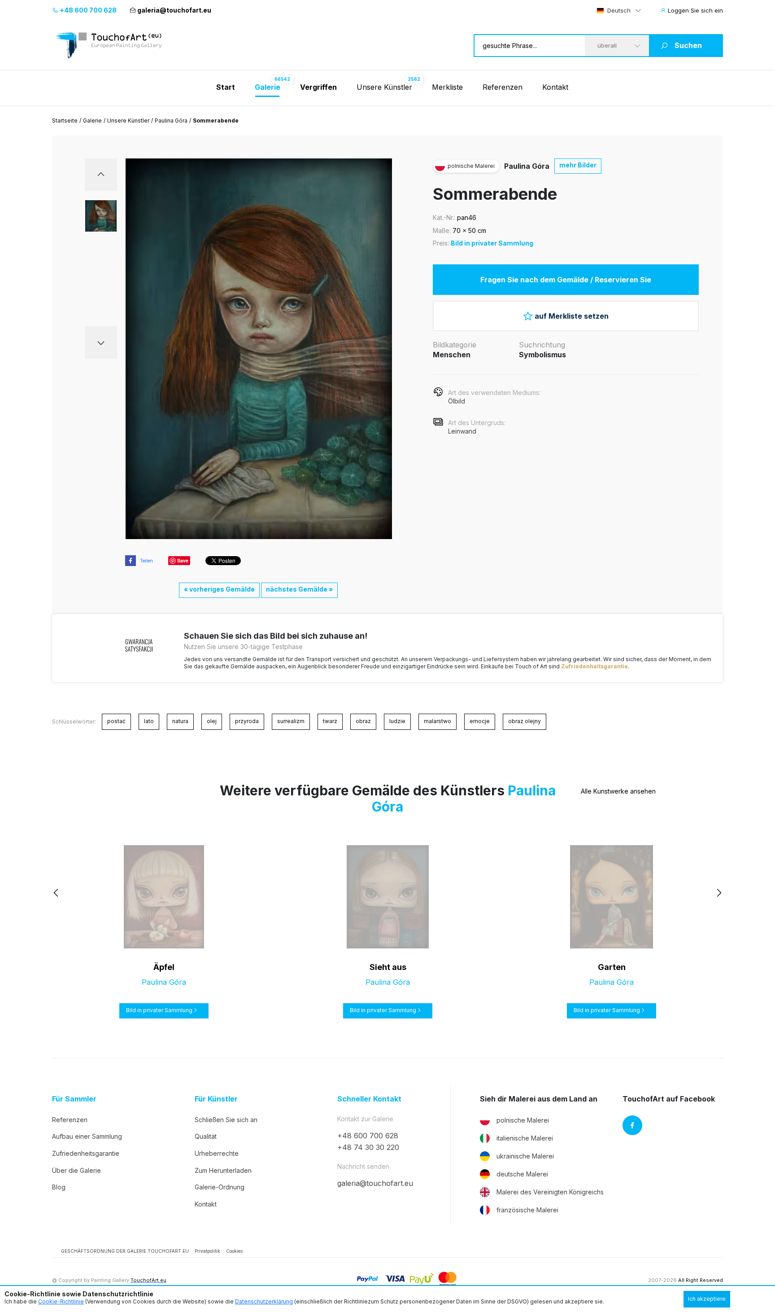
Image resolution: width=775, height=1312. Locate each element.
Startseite (65, 120)
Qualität (206, 1136)
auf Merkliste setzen (572, 316)
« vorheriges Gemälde (219, 589)
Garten (612, 967)
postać (116, 721)
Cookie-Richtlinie (61, 1301)
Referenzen (502, 87)
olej (212, 721)
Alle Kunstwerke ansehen (618, 791)
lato (149, 721)
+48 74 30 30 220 (368, 1147)
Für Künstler (216, 1099)
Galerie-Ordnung (219, 1187)
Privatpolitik (207, 1251)
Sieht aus (388, 967)
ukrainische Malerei (525, 1156)
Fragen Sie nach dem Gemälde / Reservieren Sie (565, 279)
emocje (480, 721)
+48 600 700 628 (87, 10)
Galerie (92, 120)
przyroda (247, 721)
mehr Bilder (577, 165)
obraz (363, 721)
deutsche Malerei (522, 1174)
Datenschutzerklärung (264, 1301)
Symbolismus (542, 354)
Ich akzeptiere (707, 1298)
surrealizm (291, 721)
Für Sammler (74, 1099)
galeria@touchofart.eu (174, 10)
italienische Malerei (524, 1138)
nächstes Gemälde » (299, 589)
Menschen (451, 354)
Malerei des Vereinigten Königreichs (550, 1192)
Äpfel (163, 967)
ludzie (397, 721)
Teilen (146, 560)
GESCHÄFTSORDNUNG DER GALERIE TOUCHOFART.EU (125, 1251)
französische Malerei (527, 1210)
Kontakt (555, 87)
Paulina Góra (171, 120)
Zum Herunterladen (223, 1170)
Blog (58, 1187)
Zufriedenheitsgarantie (594, 666)
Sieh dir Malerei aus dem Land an (538, 1099)
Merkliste (447, 87)
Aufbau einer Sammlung (87, 1136)
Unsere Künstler (384, 87)
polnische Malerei (522, 1120)
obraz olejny (524, 721)
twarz (330, 721)
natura (180, 721)
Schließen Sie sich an (226, 1119)
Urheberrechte (217, 1153)
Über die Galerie (76, 1170)
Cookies (234, 1251)
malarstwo (437, 721)
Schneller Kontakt (369, 1099)
